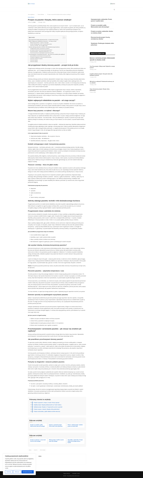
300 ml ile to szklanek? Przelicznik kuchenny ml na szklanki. (102, 82)
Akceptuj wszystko (27, 471)
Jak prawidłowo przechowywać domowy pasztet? (40, 55)
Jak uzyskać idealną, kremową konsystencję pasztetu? (41, 49)
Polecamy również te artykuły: (36, 58)
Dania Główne (41, 14)
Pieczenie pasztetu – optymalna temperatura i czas (40, 51)
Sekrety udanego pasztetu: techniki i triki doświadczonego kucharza (44, 47)
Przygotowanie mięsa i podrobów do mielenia (39, 48)
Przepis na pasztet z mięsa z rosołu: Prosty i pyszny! (46, 402)
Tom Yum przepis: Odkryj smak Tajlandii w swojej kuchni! (102, 67)
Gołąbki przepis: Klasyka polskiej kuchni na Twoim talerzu (47, 404)
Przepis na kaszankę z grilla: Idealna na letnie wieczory (47, 411)
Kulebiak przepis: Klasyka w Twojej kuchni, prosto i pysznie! (48, 407)
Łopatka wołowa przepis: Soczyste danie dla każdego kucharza (101, 74)
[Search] (114, 9)
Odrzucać (17, 471)
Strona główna (31, 14)
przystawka (42, 450)
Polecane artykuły (34, 60)
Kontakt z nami (76, 473)
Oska (34, 22)
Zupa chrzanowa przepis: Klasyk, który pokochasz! (99, 89)
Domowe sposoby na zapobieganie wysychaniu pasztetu (42, 52)
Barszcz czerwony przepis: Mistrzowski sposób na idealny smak (102, 59)
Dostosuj (9, 471)
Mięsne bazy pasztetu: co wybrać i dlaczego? (39, 42)
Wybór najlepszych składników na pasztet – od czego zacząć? (43, 41)
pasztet (35, 450)
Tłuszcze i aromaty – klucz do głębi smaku (39, 45)
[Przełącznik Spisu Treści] (63, 37)
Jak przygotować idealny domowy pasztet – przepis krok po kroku (43, 39)
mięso (30, 450)
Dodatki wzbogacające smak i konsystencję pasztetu (41, 44)
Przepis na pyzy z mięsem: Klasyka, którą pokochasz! (46, 409)
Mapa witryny (66, 473)
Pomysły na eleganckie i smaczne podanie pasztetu (41, 57)
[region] (19, 464)
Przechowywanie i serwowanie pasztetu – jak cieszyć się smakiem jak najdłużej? (47, 54)
